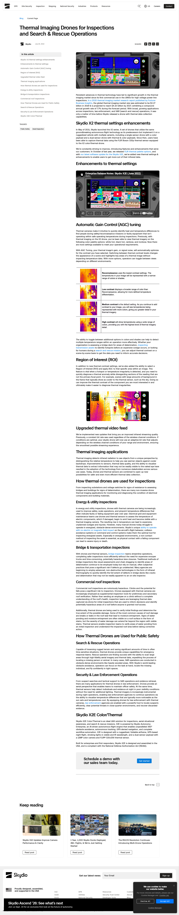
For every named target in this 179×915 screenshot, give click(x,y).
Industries (82, 6)
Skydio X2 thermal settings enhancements (38, 60)
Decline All (145, 901)
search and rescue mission (108, 350)
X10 (55, 892)
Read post (29, 852)
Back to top (150, 785)
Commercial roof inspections (32, 99)
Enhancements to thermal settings (34, 64)
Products (94, 6)
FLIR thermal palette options (137, 151)
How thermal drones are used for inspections (39, 86)
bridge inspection (116, 554)
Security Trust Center (111, 895)
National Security (67, 6)
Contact (169, 6)
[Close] (174, 885)
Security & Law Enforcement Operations (37, 112)
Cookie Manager (155, 908)
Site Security (27, 6)
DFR (16, 6)
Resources (106, 6)
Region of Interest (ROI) (30, 73)
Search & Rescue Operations (32, 107)
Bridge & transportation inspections (35, 94)
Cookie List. (164, 895)
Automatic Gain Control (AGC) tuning (36, 68)
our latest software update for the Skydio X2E (102, 154)
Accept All (165, 901)
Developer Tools (109, 897)
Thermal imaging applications (33, 81)
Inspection (40, 6)
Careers (157, 6)
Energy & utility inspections (32, 90)
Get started (144, 761)
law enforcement (93, 703)
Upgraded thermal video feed (33, 77)
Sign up (166, 875)
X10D (56, 895)
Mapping (52, 6)
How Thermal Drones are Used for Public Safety (40, 103)
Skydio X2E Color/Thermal (31, 116)
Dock (56, 897)
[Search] (139, 6)
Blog (21, 18)
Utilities (82, 895)
